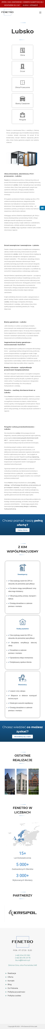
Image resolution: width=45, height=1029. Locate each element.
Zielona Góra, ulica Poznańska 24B (22, 965)
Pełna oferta (22, 530)
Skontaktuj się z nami (22, 736)
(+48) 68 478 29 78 (22, 958)
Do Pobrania (11, 988)
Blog (8, 984)
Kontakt (9, 981)
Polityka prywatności (15, 992)
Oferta (9, 977)
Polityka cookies (13, 996)
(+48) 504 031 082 (22, 955)
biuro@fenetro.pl (22, 960)
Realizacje (10, 973)
